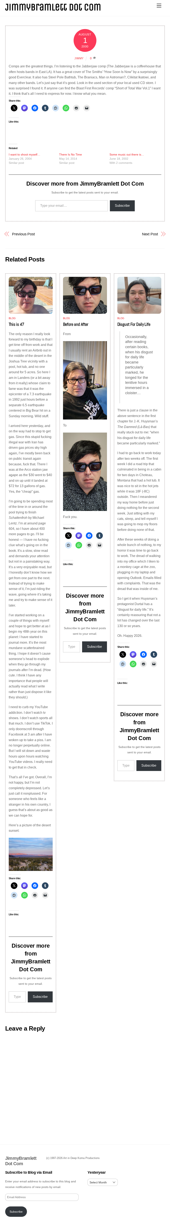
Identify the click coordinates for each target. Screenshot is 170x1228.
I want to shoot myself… (24, 154)
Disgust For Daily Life (133, 324)
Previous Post (23, 234)
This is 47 (16, 324)
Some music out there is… (126, 154)
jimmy (79, 58)
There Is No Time (70, 154)
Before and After (75, 324)
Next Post (150, 234)
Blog (12, 318)
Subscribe (122, 205)
